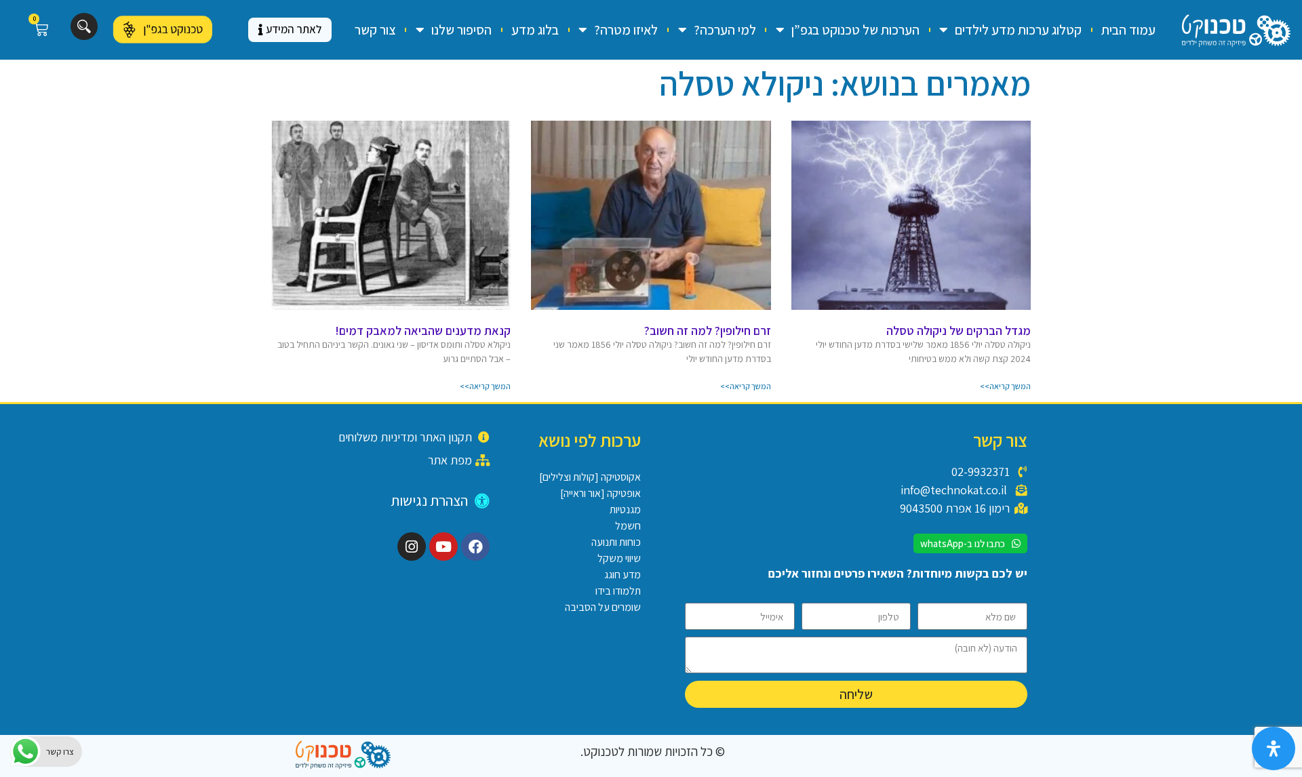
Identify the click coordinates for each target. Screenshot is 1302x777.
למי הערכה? (725, 30)
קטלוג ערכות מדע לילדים (1018, 30)
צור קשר (375, 30)
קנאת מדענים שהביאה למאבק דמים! (423, 330)
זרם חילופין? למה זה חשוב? (707, 330)
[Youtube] (443, 546)
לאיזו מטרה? (626, 30)
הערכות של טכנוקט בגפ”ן (855, 30)
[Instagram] (411, 546)
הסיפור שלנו (461, 30)
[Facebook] (475, 546)
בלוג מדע (535, 30)
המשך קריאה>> (1005, 386)
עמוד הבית (1128, 30)
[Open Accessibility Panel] (1273, 748)
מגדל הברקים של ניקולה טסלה (958, 330)
